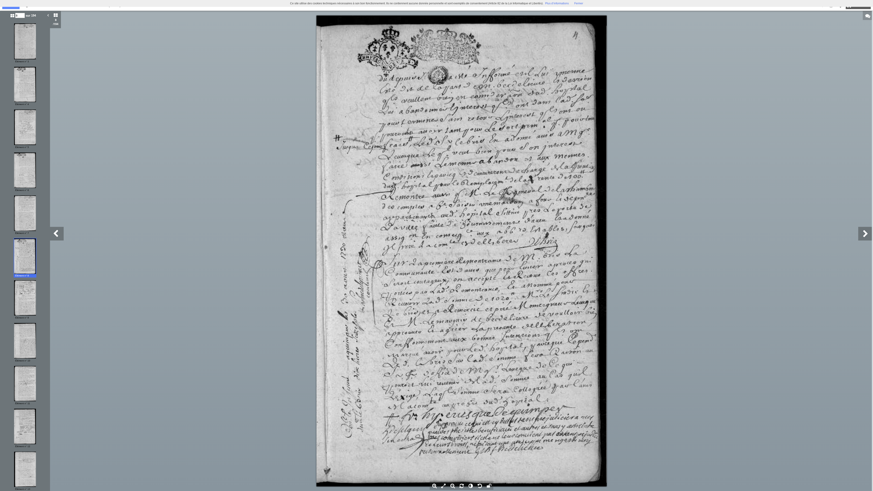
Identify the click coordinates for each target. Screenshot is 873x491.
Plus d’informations (557, 3)
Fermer (578, 3)
